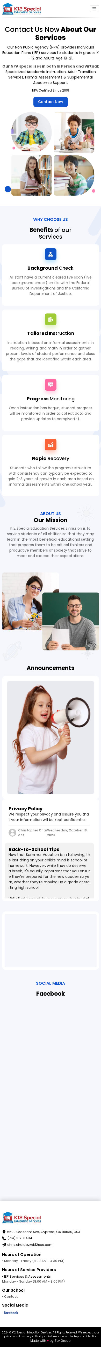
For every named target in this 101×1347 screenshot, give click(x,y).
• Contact (10, 1296)
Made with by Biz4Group (50, 1340)
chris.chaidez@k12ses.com (30, 1244)
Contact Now (50, 101)
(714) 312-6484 (19, 1238)
